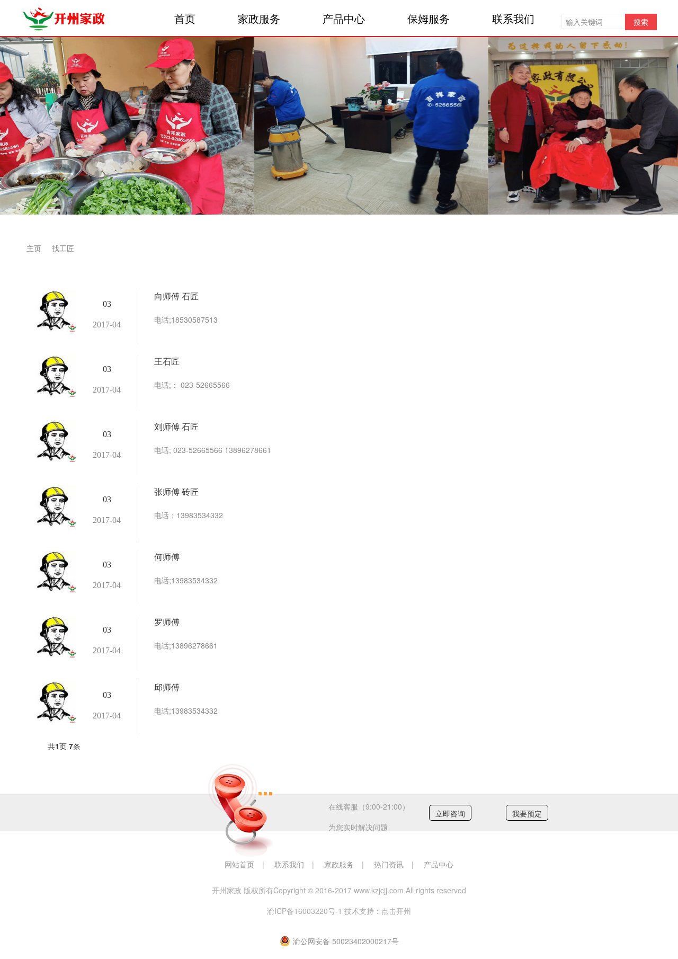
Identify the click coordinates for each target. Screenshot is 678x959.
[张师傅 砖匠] (54, 506)
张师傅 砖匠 (176, 491)
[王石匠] (54, 376)
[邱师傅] (54, 702)
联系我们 (513, 18)
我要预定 (527, 813)
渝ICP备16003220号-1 (304, 910)
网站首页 (239, 864)
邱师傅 (167, 687)
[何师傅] (54, 571)
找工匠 (63, 248)
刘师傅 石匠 (176, 426)
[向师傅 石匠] (54, 311)
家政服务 (259, 18)
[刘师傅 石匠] (54, 441)
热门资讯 (389, 864)
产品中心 (344, 18)
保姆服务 (428, 18)
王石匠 (167, 361)
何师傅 (167, 556)
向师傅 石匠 (176, 296)
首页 (184, 18)
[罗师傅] (54, 637)
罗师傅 (167, 622)
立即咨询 (450, 813)
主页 (33, 248)
